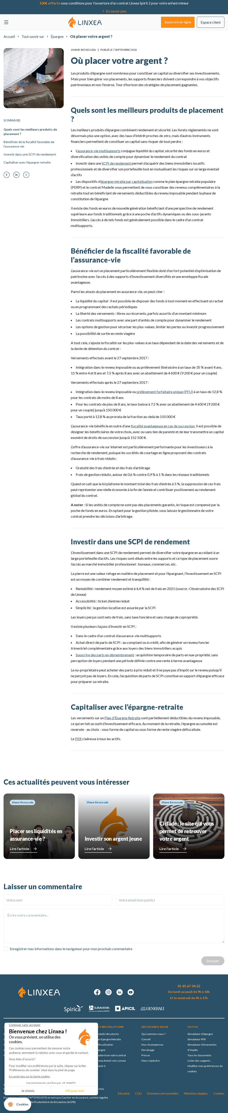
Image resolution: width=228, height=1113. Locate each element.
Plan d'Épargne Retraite (122, 718)
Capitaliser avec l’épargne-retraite (27, 162)
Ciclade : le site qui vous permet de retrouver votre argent (186, 831)
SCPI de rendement (116, 163)
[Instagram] (108, 992)
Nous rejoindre (150, 1060)
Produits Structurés (107, 1034)
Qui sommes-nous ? (153, 1034)
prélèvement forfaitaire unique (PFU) (165, 392)
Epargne (100, 1050)
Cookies (218, 1093)
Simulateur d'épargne (200, 1034)
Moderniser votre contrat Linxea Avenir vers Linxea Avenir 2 (111, 1061)
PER (78, 739)
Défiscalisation (104, 1044)
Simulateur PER (196, 1039)
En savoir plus (116, 11)
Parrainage (147, 1050)
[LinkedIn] (16, 175)
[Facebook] (7, 175)
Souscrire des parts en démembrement (105, 655)
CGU (138, 1093)
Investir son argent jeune (113, 838)
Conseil (146, 1039)
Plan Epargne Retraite (108, 1039)
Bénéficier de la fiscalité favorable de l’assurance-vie (29, 144)
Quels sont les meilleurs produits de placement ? (30, 131)
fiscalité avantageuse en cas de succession (163, 426)
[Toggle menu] (6, 22)
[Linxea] (85, 22)
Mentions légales (196, 1093)
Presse (145, 1055)
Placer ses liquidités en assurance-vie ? (36, 835)
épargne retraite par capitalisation (127, 181)
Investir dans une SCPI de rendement (30, 154)
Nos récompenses (152, 1044)
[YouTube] (130, 992)
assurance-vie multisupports (98, 151)
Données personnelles (163, 1093)
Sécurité (124, 1093)
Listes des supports (198, 1060)
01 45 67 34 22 (188, 986)
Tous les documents (199, 1055)
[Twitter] (26, 175)
